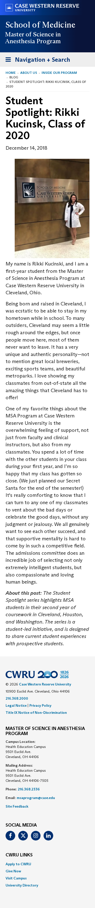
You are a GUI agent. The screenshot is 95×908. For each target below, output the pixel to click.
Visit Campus (16, 878)
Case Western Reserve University (45, 684)
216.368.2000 (17, 698)
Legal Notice (16, 705)
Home (11, 73)
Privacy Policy (40, 705)
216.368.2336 (29, 789)
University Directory (22, 885)
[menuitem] (47, 864)
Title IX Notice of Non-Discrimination (36, 712)
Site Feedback (17, 806)
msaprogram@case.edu (36, 797)
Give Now (13, 871)
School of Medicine (41, 25)
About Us (28, 73)
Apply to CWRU (18, 864)
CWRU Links (19, 855)
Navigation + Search (36, 61)
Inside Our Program (59, 73)
